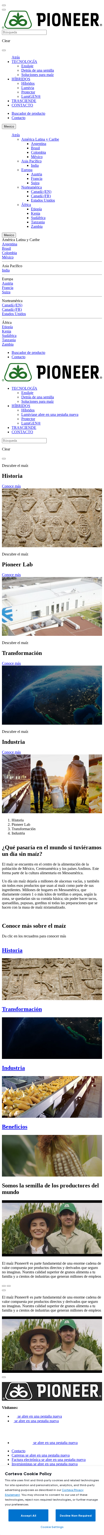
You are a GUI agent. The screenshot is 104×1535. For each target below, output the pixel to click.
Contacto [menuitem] (18, 118)
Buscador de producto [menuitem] (28, 113)
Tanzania (38, 222)
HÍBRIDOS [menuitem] (21, 79)
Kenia (35, 213)
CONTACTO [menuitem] (22, 105)
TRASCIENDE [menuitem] (24, 101)
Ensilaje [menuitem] (27, 66)
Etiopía (36, 209)
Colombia (38, 152)
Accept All (28, 1515)
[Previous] (4, 1286)
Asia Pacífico (31, 161)
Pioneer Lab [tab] (21, 824)
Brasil (35, 148)
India (35, 165)
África (26, 205)
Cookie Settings (52, 1526)
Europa (26, 170)
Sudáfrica (38, 218)
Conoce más (11, 486)
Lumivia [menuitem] (27, 88)
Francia (36, 178)
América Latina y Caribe (40, 139)
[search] (4, 50)
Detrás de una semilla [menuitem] (37, 70)
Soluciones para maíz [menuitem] (37, 75)
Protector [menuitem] (28, 92)
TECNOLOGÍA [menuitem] (24, 62)
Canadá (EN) (41, 192)
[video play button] (4, 1290)
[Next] (9, 1286)
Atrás (16, 57)
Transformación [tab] (24, 829)
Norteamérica (31, 187)
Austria (36, 174)
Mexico (9, 126)
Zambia (37, 226)
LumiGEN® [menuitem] (31, 96)
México (37, 157)
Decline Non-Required (76, 1515)
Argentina (38, 144)
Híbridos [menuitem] (28, 83)
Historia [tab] (18, 820)
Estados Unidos (43, 200)
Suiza (35, 183)
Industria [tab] (18, 833)
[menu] (4, 5)
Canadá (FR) (41, 196)
